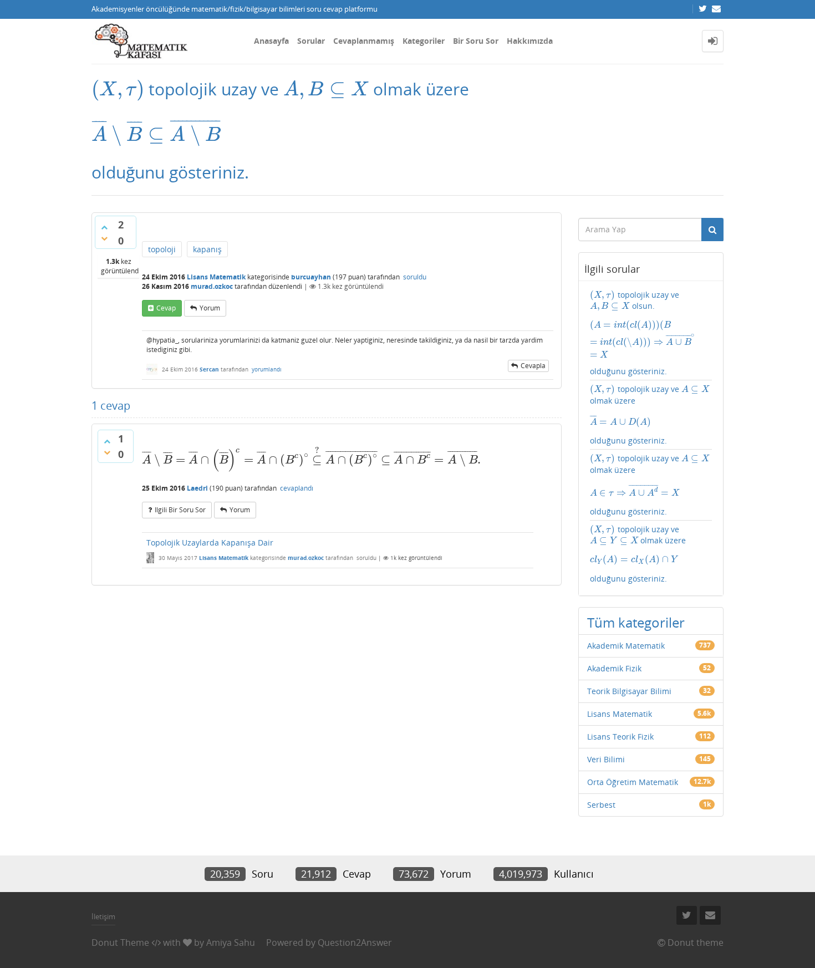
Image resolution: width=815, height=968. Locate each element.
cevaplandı (296, 488)
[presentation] (117, 89)
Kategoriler (424, 40)
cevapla (533, 365)
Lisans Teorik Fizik (620, 736)
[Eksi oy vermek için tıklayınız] (104, 238)
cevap (166, 308)
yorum (210, 308)
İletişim (103, 916)
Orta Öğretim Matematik (632, 782)
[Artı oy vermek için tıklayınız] (104, 227)
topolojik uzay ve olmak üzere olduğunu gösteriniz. (650, 415)
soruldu (414, 277)
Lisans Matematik (216, 277)
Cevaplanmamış (363, 40)
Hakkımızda (530, 40)
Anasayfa (271, 40)
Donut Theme (120, 942)
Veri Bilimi (606, 759)
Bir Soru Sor (475, 40)
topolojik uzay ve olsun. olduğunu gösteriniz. (651, 333)
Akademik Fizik (614, 668)
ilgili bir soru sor (180, 509)
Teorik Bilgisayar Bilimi (629, 691)
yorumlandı (267, 369)
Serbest (601, 804)
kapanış (207, 249)
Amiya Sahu (230, 942)
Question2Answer (355, 942)
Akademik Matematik (626, 645)
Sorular (311, 40)
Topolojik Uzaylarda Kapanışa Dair (209, 542)
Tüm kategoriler (636, 622)
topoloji (162, 249)
